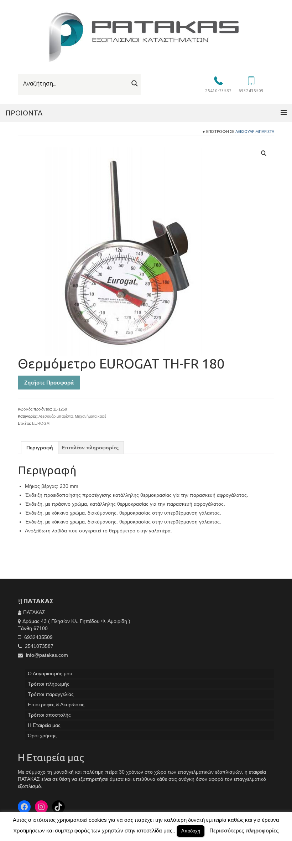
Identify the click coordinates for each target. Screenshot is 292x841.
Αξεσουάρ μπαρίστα (254, 131)
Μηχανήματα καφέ (90, 416)
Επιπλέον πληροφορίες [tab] (90, 447)
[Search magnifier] (135, 83)
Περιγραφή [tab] (39, 447)
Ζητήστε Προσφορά (49, 383)
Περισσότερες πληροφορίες (244, 830)
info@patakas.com (46, 655)
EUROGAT (41, 423)
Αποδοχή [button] (190, 831)
